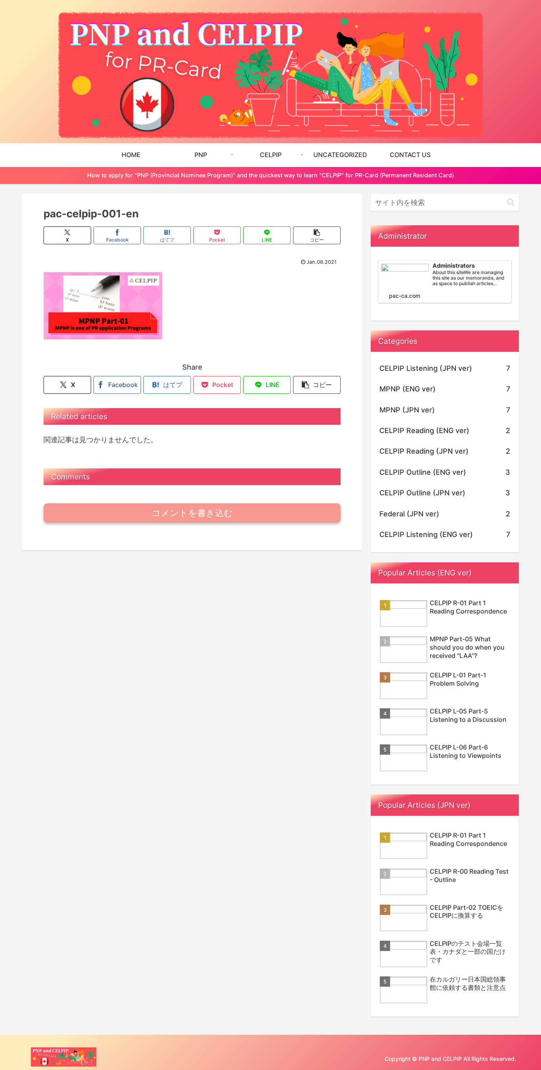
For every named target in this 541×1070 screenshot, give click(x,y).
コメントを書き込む (192, 513)
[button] (317, 235)
